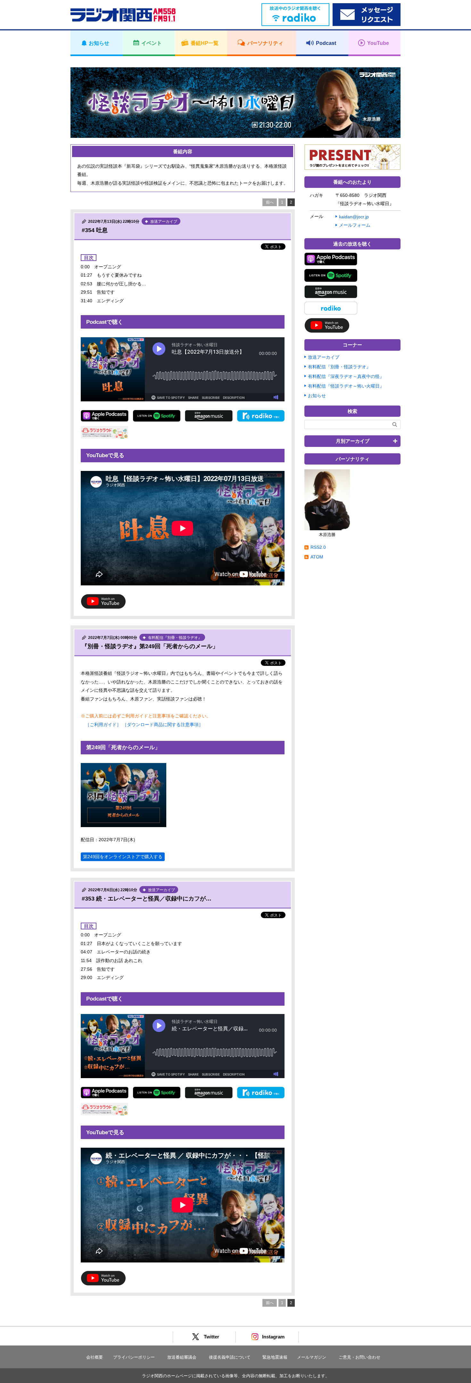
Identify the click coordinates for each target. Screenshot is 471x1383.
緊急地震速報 (274, 1357)
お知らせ (317, 395)
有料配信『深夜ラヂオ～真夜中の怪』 (346, 376)
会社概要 (94, 1357)
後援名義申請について (230, 1357)
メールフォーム (354, 225)
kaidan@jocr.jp (354, 216)
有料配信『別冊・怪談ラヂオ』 (339, 366)
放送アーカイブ (323, 357)
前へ (270, 202)
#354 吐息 (95, 230)
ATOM (316, 556)
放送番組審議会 (181, 1357)
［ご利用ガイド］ (103, 724)
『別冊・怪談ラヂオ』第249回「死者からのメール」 (150, 646)
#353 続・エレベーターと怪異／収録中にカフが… (146, 898)
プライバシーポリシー (134, 1357)
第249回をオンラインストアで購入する (122, 856)
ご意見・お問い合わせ (359, 1357)
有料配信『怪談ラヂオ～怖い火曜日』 (346, 386)
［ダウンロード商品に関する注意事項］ (162, 724)
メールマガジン (311, 1357)
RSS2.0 (318, 547)
